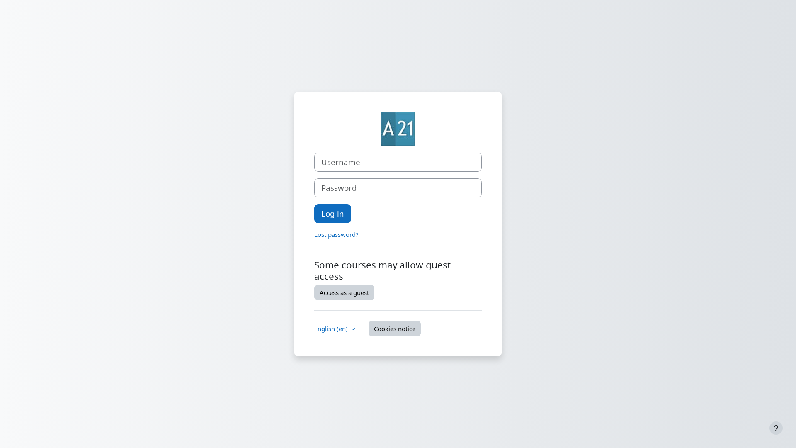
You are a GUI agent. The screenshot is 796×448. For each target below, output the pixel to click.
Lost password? (336, 234)
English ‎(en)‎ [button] (331, 328)
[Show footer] (776, 428)
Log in (332, 213)
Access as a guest (344, 292)
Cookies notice (394, 328)
